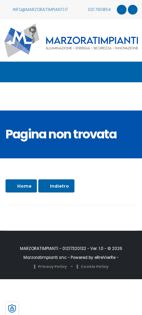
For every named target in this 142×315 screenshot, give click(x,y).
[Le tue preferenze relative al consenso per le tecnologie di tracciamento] (12, 308)
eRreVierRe (104, 257)
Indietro (59, 186)
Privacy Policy (52, 266)
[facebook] (133, 9)
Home (24, 186)
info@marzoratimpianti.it (40, 9)
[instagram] (121, 9)
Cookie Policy (95, 266)
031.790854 (99, 9)
